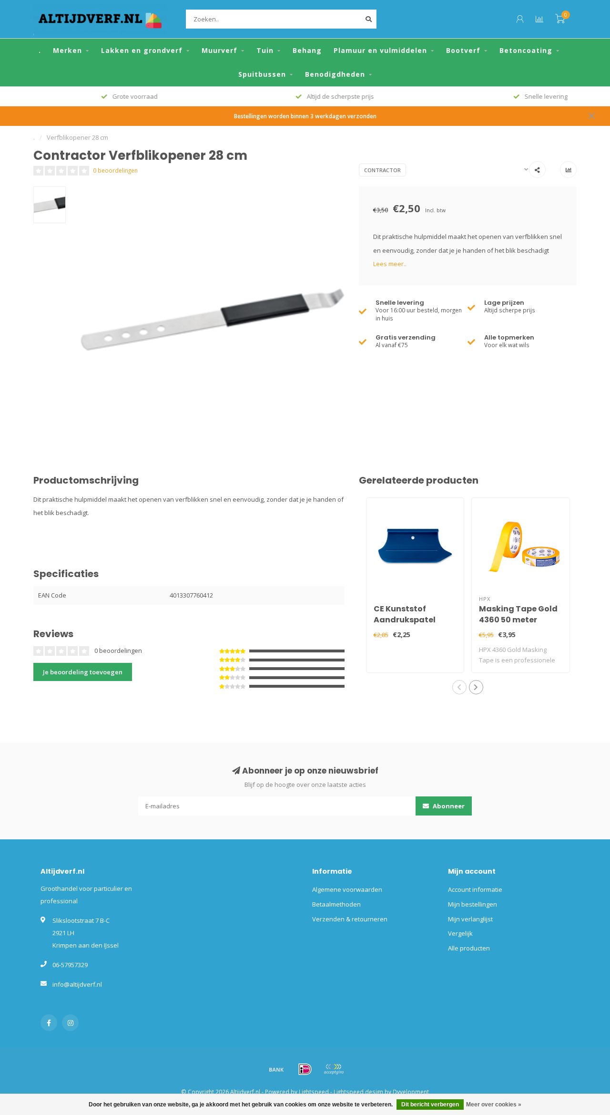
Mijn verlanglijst (470, 919)
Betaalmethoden (336, 904)
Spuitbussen (262, 74)
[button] (459, 687)
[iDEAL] (305, 1069)
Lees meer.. (390, 263)
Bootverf (463, 50)
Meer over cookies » (493, 1104)
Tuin (265, 50)
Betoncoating (525, 50)
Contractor (382, 170)
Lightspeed (314, 1091)
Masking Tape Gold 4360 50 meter (518, 614)
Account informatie (475, 889)
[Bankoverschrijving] (276, 1069)
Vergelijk (460, 933)
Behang (307, 50)
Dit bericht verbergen (430, 1104)
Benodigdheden (335, 74)
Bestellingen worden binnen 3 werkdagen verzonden (305, 116)
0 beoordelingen (115, 170)
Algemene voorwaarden (347, 889)
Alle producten (469, 948)
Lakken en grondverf (142, 50)
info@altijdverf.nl (77, 984)
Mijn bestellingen (472, 904)
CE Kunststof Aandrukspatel (405, 614)
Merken (67, 50)
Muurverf (219, 50)
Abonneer (448, 806)
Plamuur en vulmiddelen (380, 50)
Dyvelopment (411, 1091)
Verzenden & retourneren (349, 919)
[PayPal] (334, 1069)
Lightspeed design (358, 1091)
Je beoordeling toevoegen (82, 672)
